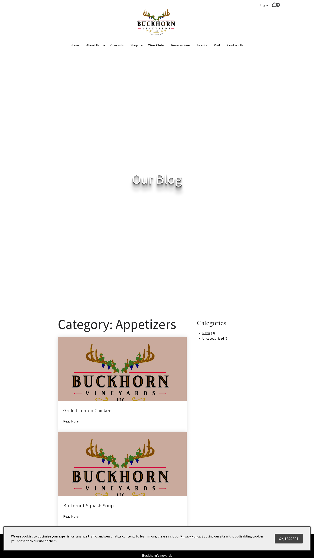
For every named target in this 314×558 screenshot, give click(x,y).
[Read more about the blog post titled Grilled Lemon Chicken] (122, 384)
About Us (93, 45)
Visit (217, 45)
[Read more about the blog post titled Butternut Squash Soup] (122, 479)
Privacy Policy (190, 536)
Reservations (180, 45)
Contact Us (235, 45)
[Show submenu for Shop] (142, 45)
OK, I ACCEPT (289, 538)
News (206, 333)
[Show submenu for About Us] (103, 45)
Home (74, 45)
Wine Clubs (156, 45)
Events (202, 45)
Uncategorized (213, 338)
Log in (264, 5)
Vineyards (117, 45)
